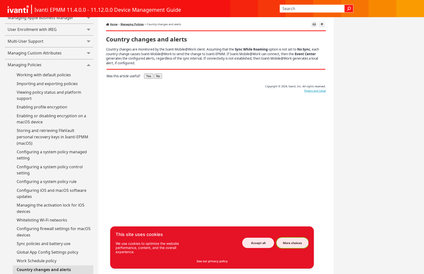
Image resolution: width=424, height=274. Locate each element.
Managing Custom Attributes (35, 53)
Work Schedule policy (36, 260)
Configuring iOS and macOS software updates (51, 193)
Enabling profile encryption (42, 107)
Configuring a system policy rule (47, 181)
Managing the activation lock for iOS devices (50, 208)
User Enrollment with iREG (32, 29)
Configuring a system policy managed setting (52, 155)
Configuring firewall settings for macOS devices (54, 232)
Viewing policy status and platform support (49, 95)
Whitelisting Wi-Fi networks (42, 220)
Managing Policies (24, 64)
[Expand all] (322, 24)
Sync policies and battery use (43, 243)
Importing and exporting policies (47, 83)
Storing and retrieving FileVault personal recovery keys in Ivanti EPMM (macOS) (52, 137)
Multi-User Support (25, 41)
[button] (348, 9)
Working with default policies (44, 75)
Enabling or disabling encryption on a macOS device (51, 119)
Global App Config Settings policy (47, 252)
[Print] (314, 24)
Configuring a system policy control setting (50, 170)
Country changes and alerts (44, 269)
